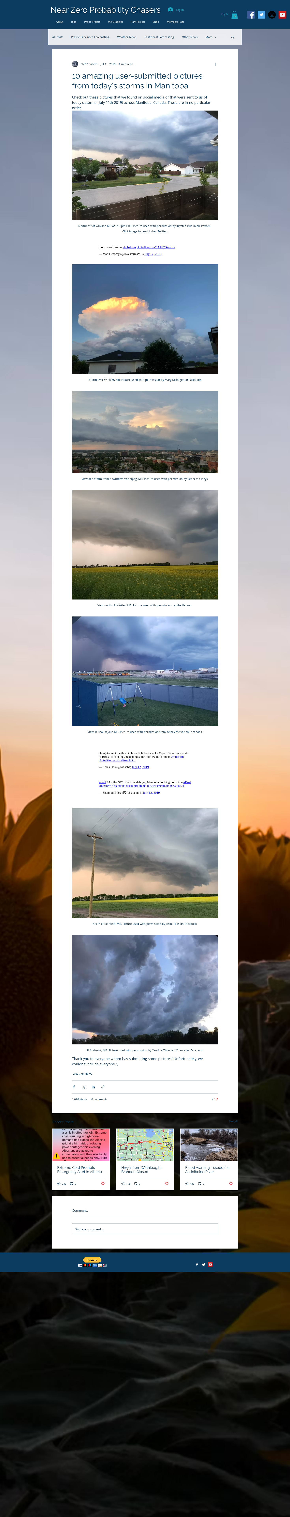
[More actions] (215, 64)
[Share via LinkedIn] (93, 1087)
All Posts (57, 37)
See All (233, 1121)
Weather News (127, 37)
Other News (190, 37)
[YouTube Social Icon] (282, 15)
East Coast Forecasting (159, 37)
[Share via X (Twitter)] (83, 1087)
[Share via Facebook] (74, 1087)
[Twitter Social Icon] (261, 15)
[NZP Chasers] (197, 1264)
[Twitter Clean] (203, 1264)
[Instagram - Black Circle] (272, 15)
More (209, 37)
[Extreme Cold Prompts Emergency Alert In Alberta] (80, 1145)
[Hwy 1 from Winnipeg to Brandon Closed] (145, 1145)
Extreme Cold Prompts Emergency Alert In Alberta (79, 1169)
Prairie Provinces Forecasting (90, 37)
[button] (226, 14)
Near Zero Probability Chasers (106, 10)
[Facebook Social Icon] (251, 15)
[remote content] (145, 250)
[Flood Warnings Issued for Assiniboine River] (209, 1145)
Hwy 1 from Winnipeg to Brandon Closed (141, 1169)
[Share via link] (103, 1087)
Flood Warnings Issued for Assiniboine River (207, 1169)
